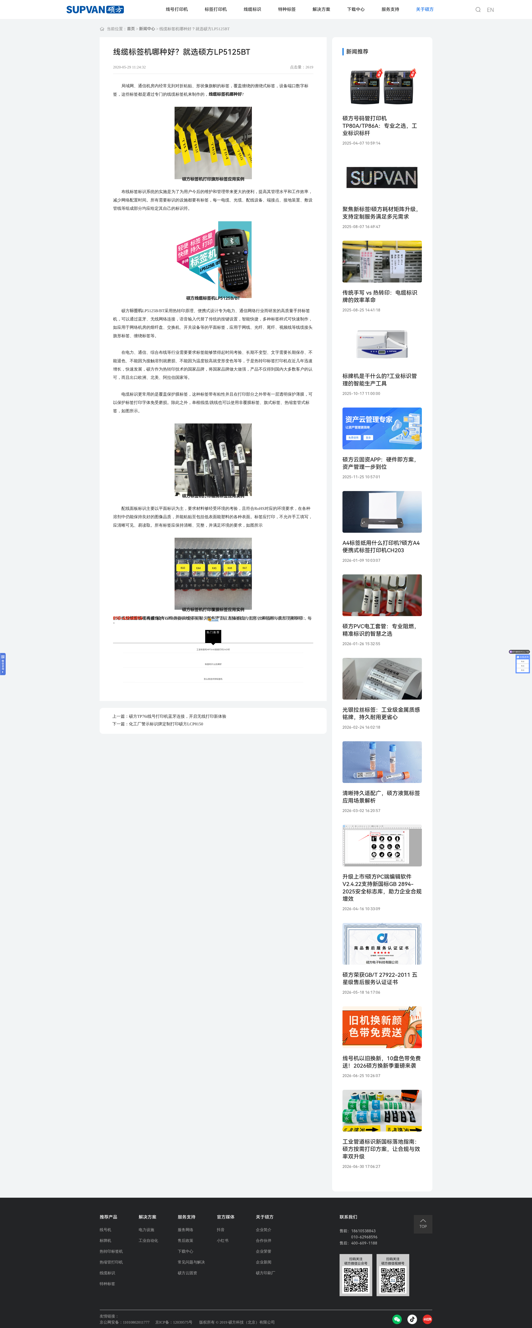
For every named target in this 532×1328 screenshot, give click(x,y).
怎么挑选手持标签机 (213, 679)
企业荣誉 (263, 1251)
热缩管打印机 (111, 1262)
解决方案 (321, 9)
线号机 (105, 1230)
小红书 (222, 1241)
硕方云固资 (187, 1273)
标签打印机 (216, 9)
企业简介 (263, 1230)
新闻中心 (147, 28)
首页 (131, 28)
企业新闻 (263, 1262)
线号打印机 (177, 9)
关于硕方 (425, 9)
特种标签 (287, 9)
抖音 (221, 1230)
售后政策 (185, 1241)
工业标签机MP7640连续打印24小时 (213, 649)
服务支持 (390, 9)
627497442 (176, 618)
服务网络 (185, 1230)
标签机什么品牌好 (213, 664)
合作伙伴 (263, 1241)
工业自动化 (148, 1241)
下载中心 (356, 9)
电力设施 (146, 1230)
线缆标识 (252, 9)
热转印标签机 (111, 1251)
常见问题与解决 (191, 1262)
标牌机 (105, 1241)
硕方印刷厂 (265, 1273)
